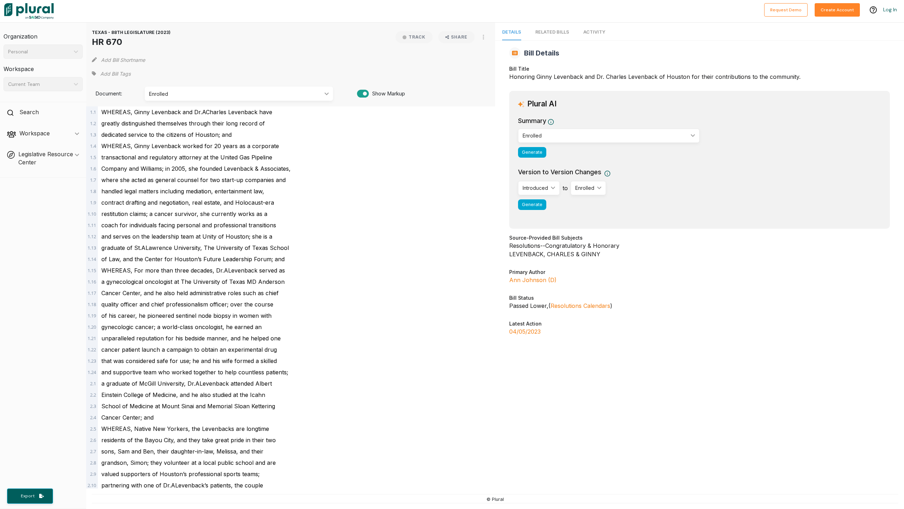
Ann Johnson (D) (533, 279)
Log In (890, 9)
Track (417, 37)
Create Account (837, 10)
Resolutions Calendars (580, 305)
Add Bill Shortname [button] (123, 60)
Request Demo (786, 10)
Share (459, 37)
